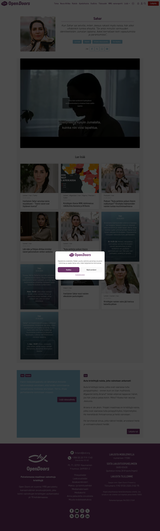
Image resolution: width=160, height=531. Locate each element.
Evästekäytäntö (80, 275)
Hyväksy (68, 270)
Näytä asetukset (91, 270)
